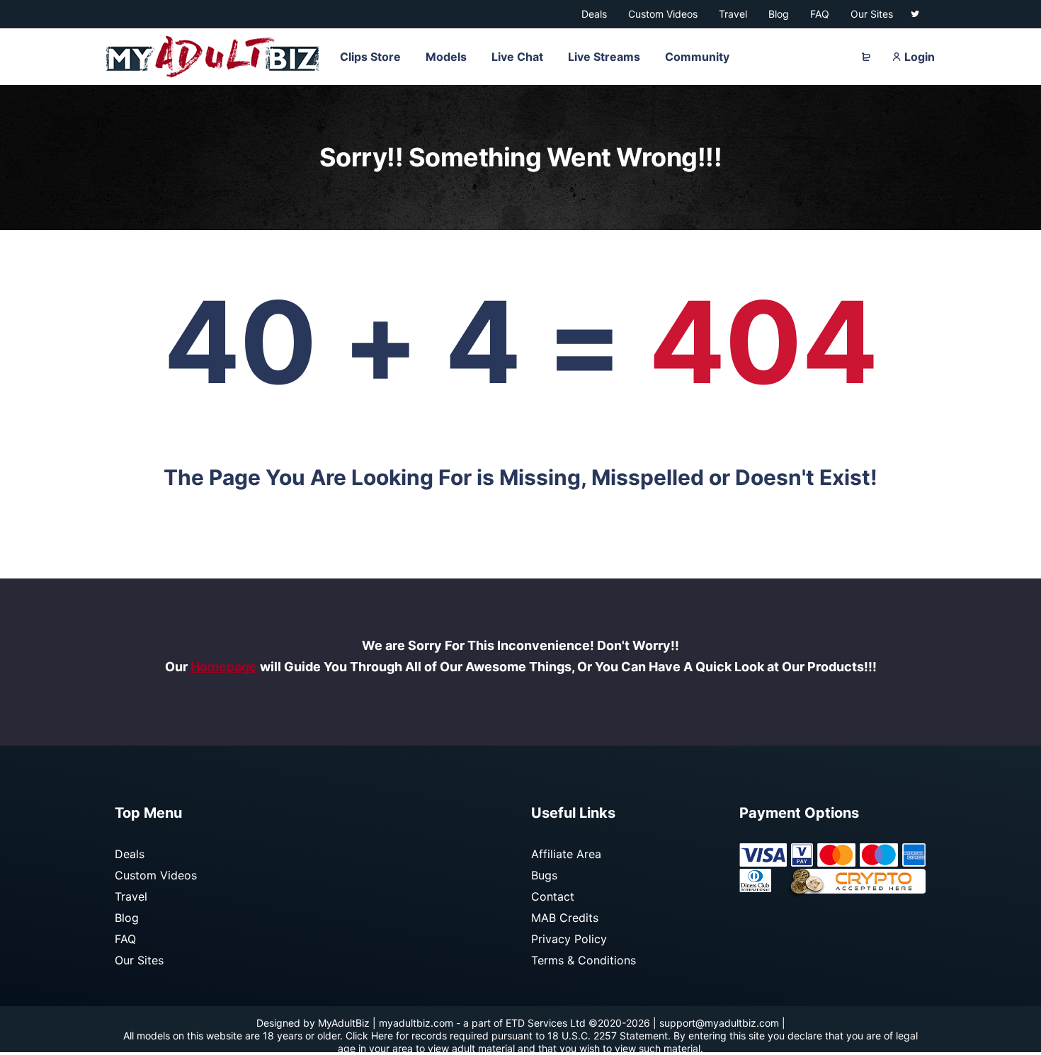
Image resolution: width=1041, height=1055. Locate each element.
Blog (127, 918)
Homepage (223, 666)
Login (918, 57)
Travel (131, 896)
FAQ (125, 939)
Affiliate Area (566, 854)
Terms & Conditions (583, 960)
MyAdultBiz (344, 1023)
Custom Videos (156, 875)
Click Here (369, 1036)
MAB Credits (564, 918)
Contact (552, 896)
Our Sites (139, 960)
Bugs (544, 875)
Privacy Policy (569, 939)
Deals (129, 854)
